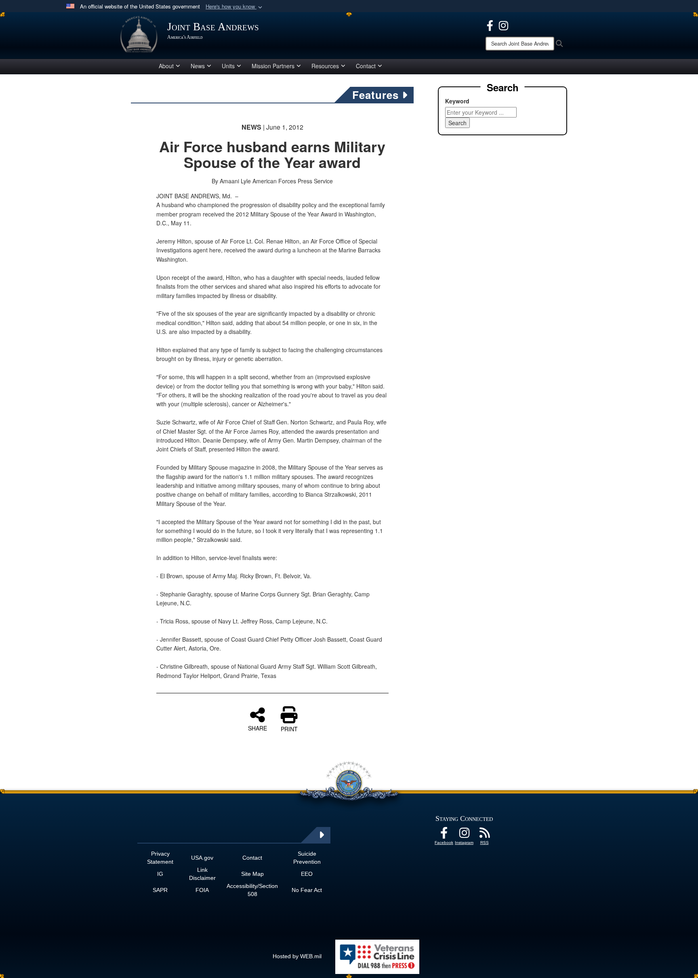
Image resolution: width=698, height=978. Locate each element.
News (198, 66)
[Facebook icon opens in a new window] (490, 25)
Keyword (457, 101)
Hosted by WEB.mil (297, 956)
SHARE (257, 727)
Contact (366, 66)
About (166, 66)
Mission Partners (273, 66)
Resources (325, 66)
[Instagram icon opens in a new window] (503, 25)
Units (228, 66)
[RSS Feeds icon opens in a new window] (484, 835)
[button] (235, 6)
